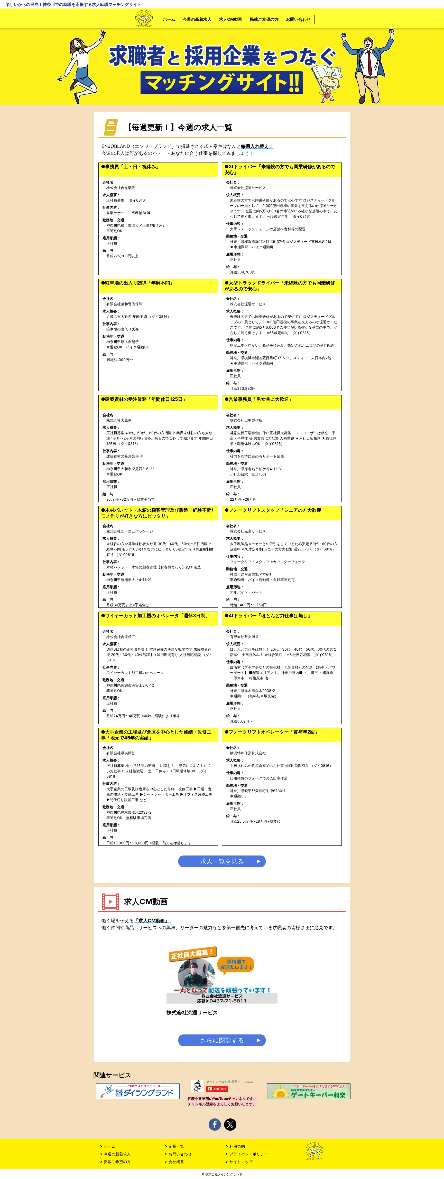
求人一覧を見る (222, 861)
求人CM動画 (230, 19)
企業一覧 (176, 1146)
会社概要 (176, 1161)
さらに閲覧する (222, 1040)
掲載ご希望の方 (264, 19)
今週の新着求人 (197, 19)
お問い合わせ (298, 19)
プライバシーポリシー (248, 1154)
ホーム (169, 19)
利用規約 (237, 1146)
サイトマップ (241, 1161)
